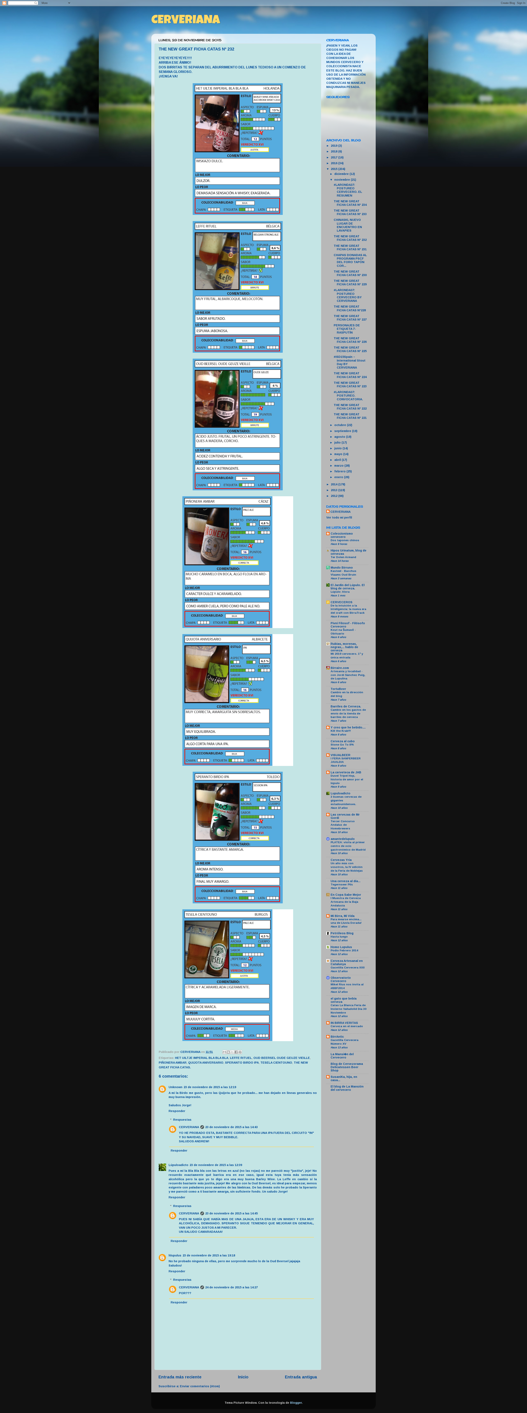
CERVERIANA (185, 21)
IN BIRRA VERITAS (344, 1022)
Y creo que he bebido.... (348, 727)
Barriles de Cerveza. (346, 706)
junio (338, 448)
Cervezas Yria (341, 860)
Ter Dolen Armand (343, 557)
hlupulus (175, 1255)
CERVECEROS (341, 602)
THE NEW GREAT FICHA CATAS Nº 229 (350, 282)
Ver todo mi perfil (339, 517)
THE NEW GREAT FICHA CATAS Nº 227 (350, 317)
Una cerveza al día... (345, 881)
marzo (339, 465)
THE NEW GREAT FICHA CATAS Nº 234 (350, 203)
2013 (334, 490)
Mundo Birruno (342, 567)
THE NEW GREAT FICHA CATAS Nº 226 (350, 340)
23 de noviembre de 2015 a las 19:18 (209, 1255)
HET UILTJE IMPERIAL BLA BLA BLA (201, 1057)
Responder (177, 1111)
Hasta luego (339, 936)
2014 (334, 484)
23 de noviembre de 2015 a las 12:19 (210, 1087)
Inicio (243, 1377)
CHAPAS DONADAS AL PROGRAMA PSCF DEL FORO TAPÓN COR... (350, 260)
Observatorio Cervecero (341, 979)
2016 (334, 163)
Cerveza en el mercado (347, 1026)
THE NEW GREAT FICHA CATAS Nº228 (350, 308)
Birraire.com (340, 668)
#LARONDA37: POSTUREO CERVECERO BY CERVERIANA (348, 295)
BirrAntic (337, 1036)
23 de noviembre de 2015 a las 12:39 (216, 1165)
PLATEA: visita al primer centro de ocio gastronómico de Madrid (348, 846)
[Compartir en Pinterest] (240, 1052)
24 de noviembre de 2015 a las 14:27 (231, 1287)
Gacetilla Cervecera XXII (348, 967)
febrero (340, 471)
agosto (340, 436)
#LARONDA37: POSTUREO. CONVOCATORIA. (348, 395)
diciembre (342, 174)
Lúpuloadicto (178, 1165)
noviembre (342, 179)
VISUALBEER (340, 755)
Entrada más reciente (180, 1377)
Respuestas (182, 1119)
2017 (334, 157)
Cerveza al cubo (343, 741)
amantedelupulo (343, 839)
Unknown (175, 1087)
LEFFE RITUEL (241, 1057)
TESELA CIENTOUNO (276, 1062)
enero (339, 477)
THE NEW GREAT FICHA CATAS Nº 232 (350, 238)
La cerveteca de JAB (346, 772)
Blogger (296, 1402)
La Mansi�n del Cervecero (342, 1055)
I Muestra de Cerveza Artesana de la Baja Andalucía (346, 902)
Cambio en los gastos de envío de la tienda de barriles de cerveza (348, 713)
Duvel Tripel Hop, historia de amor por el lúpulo (347, 779)
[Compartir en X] (232, 1052)
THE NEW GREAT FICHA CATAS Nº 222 (350, 406)
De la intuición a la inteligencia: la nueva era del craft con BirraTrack (348, 609)
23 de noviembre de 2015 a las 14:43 (231, 1127)
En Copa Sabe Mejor (346, 894)
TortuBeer (338, 689)
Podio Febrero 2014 (344, 950)
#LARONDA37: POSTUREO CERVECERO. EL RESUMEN (348, 190)
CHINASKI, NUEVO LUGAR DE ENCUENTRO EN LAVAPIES (348, 225)
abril (338, 459)
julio (338, 442)
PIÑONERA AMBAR (173, 1062)
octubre (340, 425)
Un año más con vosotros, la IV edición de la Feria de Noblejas (347, 867)
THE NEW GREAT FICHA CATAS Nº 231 (350, 247)
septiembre (343, 431)
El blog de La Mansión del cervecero (347, 1088)
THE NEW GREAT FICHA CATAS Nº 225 (350, 349)
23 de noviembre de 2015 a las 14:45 (231, 1213)
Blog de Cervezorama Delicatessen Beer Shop (347, 1067)
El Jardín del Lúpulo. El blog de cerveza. (348, 586)
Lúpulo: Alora (340, 591)
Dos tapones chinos (345, 540)
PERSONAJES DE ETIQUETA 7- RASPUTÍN (347, 329)
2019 (334, 145)
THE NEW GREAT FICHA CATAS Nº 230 (350, 273)
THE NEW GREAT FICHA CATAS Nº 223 (350, 384)
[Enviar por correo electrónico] (224, 1052)
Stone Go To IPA (342, 744)
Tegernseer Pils (342, 884)
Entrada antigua (301, 1377)
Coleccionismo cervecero (342, 535)
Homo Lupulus (341, 947)
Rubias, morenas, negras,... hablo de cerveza (344, 647)
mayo (338, 454)
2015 (334, 169)
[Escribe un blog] (228, 1052)
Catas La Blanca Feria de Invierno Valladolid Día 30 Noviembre (348, 1009)
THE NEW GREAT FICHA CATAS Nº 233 (350, 212)
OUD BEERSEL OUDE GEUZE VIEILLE (281, 1057)
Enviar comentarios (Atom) (200, 1386)
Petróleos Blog (342, 933)
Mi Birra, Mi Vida (342, 916)
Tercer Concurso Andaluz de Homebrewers (343, 825)
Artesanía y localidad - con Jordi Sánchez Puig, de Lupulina (348, 675)
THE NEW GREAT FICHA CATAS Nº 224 (350, 375)
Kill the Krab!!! (341, 730)
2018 (334, 151)
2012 (334, 496)
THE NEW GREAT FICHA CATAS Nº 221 (350, 416)
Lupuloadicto (340, 793)
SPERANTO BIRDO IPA (242, 1062)
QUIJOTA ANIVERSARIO (205, 1062)
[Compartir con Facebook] (236, 1052)
